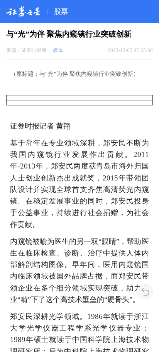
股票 (61, 11)
